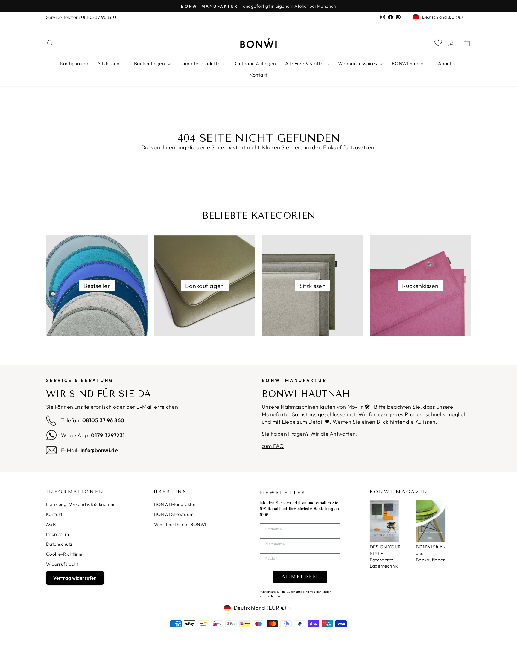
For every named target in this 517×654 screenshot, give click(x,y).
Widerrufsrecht (62, 564)
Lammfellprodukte (201, 63)
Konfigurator (74, 63)
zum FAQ (273, 446)
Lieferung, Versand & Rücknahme (81, 504)
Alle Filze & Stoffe (305, 63)
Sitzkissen (109, 63)
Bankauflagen (150, 63)
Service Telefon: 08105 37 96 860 (81, 17)
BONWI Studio (408, 63)
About (445, 63)
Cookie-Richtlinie (64, 554)
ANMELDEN (300, 576)
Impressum (57, 534)
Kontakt (258, 75)
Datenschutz (59, 544)
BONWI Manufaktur (175, 504)
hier (295, 147)
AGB (51, 524)
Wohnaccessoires (358, 63)
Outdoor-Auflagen (255, 63)
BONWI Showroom (174, 514)
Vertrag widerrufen (75, 578)
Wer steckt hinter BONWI (180, 524)
